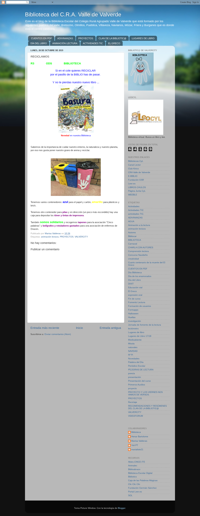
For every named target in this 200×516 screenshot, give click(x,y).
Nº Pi (130, 355)
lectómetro (133, 328)
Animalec (132, 465)
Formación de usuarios (139, 306)
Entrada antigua (110, 327)
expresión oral (135, 295)
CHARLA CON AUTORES (140, 247)
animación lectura (50, 237)
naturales (132, 347)
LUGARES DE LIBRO (143, 38)
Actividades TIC (136, 210)
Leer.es (131, 183)
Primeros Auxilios (136, 385)
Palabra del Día (135, 362)
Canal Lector (134, 165)
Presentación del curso (139, 381)
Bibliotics (132, 477)
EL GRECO (114, 43)
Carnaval (132, 244)
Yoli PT (134, 445)
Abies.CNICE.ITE (136, 462)
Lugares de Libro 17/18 (139, 336)
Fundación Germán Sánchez (142, 488)
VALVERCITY (81, 237)
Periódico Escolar (136, 366)
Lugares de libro (136, 332)
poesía (131, 373)
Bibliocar (132, 236)
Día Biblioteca (135, 272)
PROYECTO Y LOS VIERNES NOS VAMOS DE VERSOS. (145, 393)
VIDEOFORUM (135, 416)
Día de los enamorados (139, 276)
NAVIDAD (133, 351)
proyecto (132, 388)
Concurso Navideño (138, 255)
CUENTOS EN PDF (41, 38)
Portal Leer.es (135, 492)
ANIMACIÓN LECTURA (64, 43)
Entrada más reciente (44, 327)
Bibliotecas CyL (135, 161)
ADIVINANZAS (65, 38)
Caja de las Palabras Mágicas (143, 480)
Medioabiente (135, 340)
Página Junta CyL (137, 191)
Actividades (133, 206)
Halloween (133, 313)
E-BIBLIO (132, 176)
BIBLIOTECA (134, 240)
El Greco (132, 291)
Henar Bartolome (139, 436)
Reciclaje (132, 402)
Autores (132, 232)
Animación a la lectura (139, 225)
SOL (130, 495)
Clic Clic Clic (134, 484)
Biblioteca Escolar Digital (140, 473)
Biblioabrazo (134, 469)
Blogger (121, 508)
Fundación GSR (136, 180)
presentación (134, 377)
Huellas (131, 317)
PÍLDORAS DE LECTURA (140, 370)
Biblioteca (136, 432)
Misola (131, 343)
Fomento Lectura (136, 302)
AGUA (131, 221)
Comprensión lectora (138, 251)
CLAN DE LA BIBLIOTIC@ (112, 38)
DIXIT (131, 284)
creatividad (133, 259)
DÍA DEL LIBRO (38, 43)
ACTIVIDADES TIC (93, 43)
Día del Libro (134, 280)
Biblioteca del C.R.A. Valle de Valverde (73, 14)
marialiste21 (137, 449)
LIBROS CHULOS (137, 187)
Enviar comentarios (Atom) (58, 334)
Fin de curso (134, 299)
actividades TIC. (136, 214)
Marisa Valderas (139, 441)
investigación (134, 321)
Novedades (133, 358)
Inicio (79, 327)
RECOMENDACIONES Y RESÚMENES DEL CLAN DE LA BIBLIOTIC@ (147, 407)
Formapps (133, 310)
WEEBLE (132, 195)
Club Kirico (133, 168)
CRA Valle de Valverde (139, 172)
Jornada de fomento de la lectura (144, 325)
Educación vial (135, 287)
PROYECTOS (85, 38)
